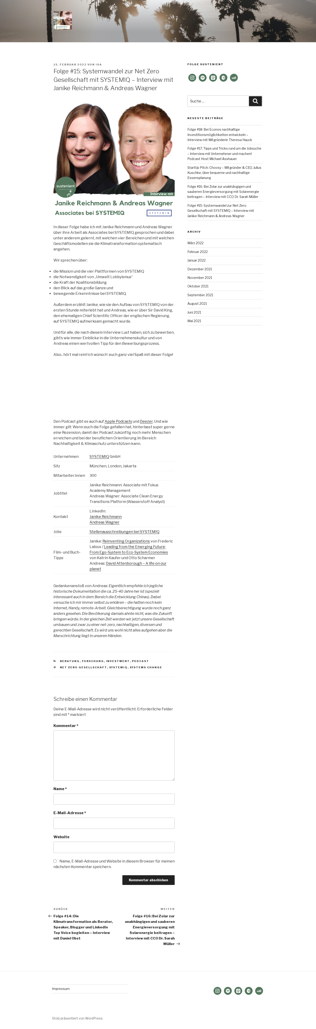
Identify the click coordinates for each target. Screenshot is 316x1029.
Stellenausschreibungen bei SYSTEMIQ (124, 532)
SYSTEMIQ (99, 456)
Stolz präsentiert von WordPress (77, 1018)
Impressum (61, 989)
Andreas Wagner (105, 522)
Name (60, 789)
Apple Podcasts (118, 421)
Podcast (140, 661)
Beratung (70, 661)
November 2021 (199, 278)
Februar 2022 (197, 252)
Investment (118, 661)
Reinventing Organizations (126, 541)
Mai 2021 (194, 321)
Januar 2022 (196, 260)
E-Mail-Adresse (69, 813)
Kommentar (65, 726)
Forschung (93, 661)
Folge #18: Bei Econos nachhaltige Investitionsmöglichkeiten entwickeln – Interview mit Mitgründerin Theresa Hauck (219, 134)
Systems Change (146, 667)
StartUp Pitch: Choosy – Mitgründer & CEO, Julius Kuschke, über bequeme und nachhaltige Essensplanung (224, 173)
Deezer (146, 421)
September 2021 (200, 295)
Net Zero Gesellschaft (83, 667)
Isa (99, 64)
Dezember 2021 (199, 269)
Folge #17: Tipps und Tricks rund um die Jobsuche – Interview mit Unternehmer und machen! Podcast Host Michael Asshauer (224, 153)
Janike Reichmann (106, 516)
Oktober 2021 (197, 286)
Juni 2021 (194, 312)
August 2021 (197, 303)
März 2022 (195, 243)
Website (61, 837)
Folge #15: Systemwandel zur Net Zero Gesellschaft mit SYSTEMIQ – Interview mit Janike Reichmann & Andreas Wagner (220, 210)
